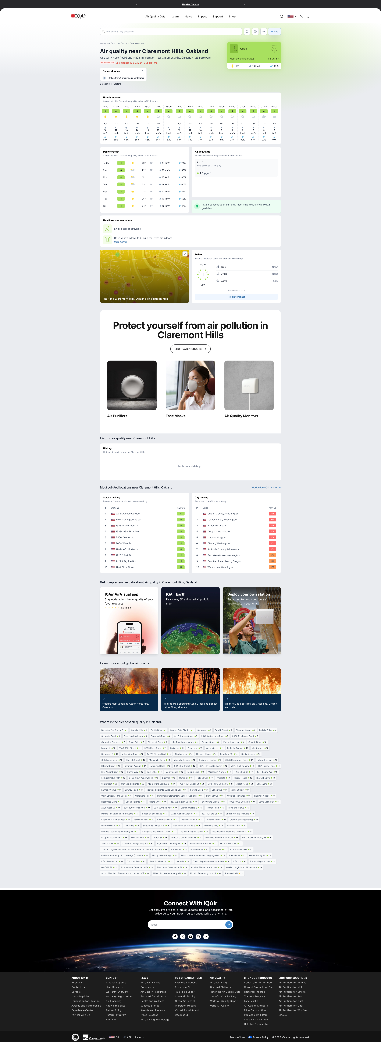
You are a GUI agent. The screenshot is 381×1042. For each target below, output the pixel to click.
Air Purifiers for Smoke (292, 991)
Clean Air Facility (185, 996)
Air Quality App (219, 982)
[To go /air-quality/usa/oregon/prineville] (236, 525)
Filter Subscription (255, 1010)
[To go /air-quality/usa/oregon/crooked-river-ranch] (236, 561)
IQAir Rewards (114, 987)
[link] (281, 16)
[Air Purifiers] (132, 385)
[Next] (244, 4)
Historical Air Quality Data (225, 991)
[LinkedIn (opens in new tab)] (206, 936)
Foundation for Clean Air (85, 1001)
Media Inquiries (80, 996)
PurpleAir (117, 83)
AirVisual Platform (220, 987)
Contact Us (78, 987)
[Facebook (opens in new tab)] (175, 936)
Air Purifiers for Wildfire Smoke (293, 1012)
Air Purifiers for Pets (291, 996)
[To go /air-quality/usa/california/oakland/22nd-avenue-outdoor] (145, 514)
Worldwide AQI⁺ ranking (265, 487)
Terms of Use (237, 1037)
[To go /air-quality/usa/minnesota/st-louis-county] (236, 549)
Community (147, 987)
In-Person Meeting (186, 1005)
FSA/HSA (111, 1019)
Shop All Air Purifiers (256, 1019)
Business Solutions (186, 982)
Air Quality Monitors (256, 1005)
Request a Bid (183, 987)
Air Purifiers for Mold (291, 987)
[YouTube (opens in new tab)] (190, 936)
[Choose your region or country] (292, 16)
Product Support (116, 982)
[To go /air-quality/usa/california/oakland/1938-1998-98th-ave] (145, 531)
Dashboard (181, 1014)
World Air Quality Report (224, 1001)
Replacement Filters (255, 1014)
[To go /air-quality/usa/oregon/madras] (236, 537)
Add (276, 31)
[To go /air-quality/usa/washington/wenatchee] (236, 567)
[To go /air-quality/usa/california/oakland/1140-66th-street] (145, 567)
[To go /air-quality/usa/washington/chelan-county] (236, 514)
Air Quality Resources (153, 991)
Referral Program (116, 1014)
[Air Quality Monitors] (249, 385)
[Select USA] (292, 16)
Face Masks (251, 1001)
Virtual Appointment (187, 1010)
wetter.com (240, 290)
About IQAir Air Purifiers (258, 982)
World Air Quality (220, 1005)
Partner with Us (80, 1014)
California (116, 43)
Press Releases (149, 1014)
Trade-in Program (254, 996)
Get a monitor (120, 242)
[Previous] (137, 4)
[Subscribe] (228, 924)
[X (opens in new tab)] (182, 936)
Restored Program (255, 991)
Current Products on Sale (259, 987)
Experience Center (82, 1010)
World (102, 43)
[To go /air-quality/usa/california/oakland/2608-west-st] (145, 543)
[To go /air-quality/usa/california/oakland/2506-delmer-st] (145, 537)
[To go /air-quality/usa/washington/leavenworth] (236, 519)
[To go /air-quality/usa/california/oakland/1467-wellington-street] (145, 519)
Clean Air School (185, 1001)
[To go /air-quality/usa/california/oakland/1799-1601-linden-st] (145, 549)
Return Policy (114, 1010)
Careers (76, 991)
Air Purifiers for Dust (291, 1001)
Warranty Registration (119, 996)
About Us (76, 982)
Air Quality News (150, 982)
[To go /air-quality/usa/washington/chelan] (236, 543)
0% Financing (114, 1001)
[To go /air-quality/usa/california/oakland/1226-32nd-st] (145, 555)
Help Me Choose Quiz (257, 1024)
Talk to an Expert (185, 991)
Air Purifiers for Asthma (292, 982)
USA (108, 43)
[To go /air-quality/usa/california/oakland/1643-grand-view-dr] (145, 525)
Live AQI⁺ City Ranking (223, 996)
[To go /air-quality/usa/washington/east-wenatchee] (236, 555)
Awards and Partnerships (86, 1005)
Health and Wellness (152, 1001)
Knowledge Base (115, 1005)
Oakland (125, 43)
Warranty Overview (117, 991)
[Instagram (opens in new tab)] (198, 936)
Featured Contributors (153, 996)
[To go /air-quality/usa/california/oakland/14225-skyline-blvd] (145, 561)
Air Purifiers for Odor (291, 1005)
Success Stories (149, 1005)
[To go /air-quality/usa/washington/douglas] (236, 531)
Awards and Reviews (152, 1010)
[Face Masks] (190, 385)
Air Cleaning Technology (154, 1019)
